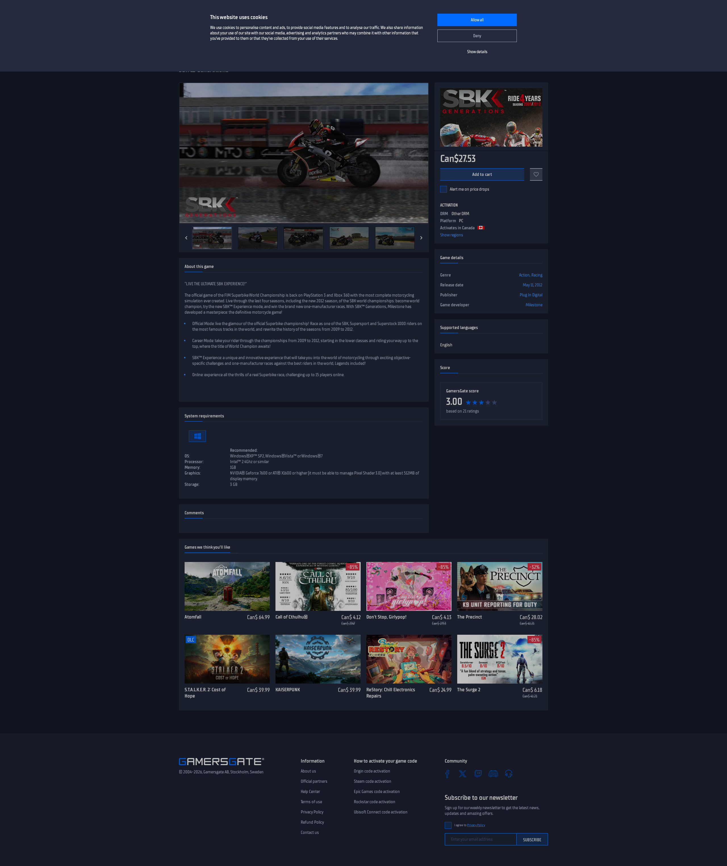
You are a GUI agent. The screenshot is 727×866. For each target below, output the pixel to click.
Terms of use (311, 802)
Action (524, 275)
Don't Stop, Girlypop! (386, 617)
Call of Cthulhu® (291, 617)
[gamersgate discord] (493, 774)
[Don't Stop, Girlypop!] (409, 586)
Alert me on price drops (469, 189)
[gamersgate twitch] (478, 773)
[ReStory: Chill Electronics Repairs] (409, 659)
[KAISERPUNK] (318, 659)
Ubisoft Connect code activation (381, 812)
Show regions (451, 235)
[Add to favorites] (536, 174)
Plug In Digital (531, 295)
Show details (477, 52)
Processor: (194, 462)
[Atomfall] (227, 586)
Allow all (477, 20)
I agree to (469, 825)
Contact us (310, 832)
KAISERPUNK (287, 689)
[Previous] (186, 238)
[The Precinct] (499, 586)
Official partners (314, 781)
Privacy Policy (312, 812)
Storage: (192, 484)
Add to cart (482, 174)
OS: (187, 456)
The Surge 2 (468, 689)
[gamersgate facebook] (447, 773)
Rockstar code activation (374, 802)
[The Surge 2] (499, 659)
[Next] (421, 238)
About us (308, 771)
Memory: (192, 467)
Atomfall (193, 617)
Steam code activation (372, 781)
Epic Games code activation (377, 791)
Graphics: (193, 473)
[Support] (508, 773)
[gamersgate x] (462, 773)
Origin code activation (372, 771)
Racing (536, 275)
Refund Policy (312, 822)
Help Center (310, 791)
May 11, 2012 (532, 285)
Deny (477, 36)
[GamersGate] (221, 766)
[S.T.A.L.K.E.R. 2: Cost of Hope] (227, 659)
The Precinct (469, 617)
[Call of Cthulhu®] (318, 586)
